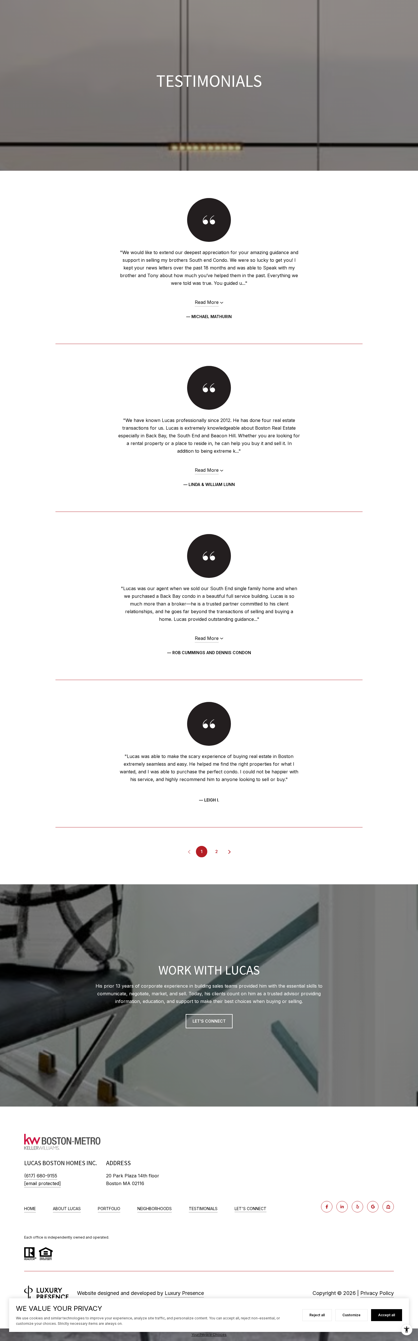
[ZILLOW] (388, 1206)
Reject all (317, 1315)
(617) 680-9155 (40, 1176)
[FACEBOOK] (326, 1206)
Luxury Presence (184, 1293)
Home (30, 1208)
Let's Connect (250, 1208)
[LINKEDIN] (342, 1206)
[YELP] (357, 1206)
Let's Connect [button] (209, 1021)
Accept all (386, 1315)
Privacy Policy (377, 1293)
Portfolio (109, 1208)
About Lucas (67, 1208)
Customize (351, 1315)
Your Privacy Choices (209, 1334)
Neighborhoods (154, 1208)
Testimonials (203, 1208)
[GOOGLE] (372, 1206)
